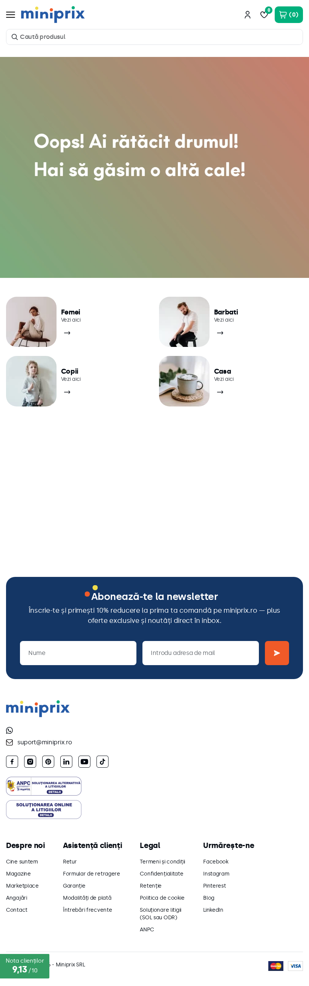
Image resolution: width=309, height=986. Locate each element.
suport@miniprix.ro (44, 742)
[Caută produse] (15, 36)
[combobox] (154, 37)
